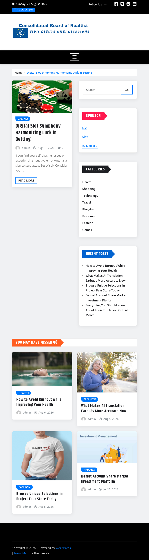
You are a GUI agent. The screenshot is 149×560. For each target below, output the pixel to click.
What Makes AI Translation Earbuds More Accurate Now (104, 408)
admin (26, 148)
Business (88, 216)
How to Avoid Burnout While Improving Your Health (39, 402)
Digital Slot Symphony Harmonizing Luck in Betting (59, 72)
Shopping (88, 189)
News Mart (21, 553)
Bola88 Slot (90, 146)
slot (84, 128)
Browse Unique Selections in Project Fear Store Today (39, 496)
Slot (85, 137)
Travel (86, 203)
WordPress (63, 548)
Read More (26, 180)
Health (86, 182)
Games (87, 230)
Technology (90, 196)
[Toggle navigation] (75, 57)
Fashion (87, 223)
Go (127, 90)
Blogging (88, 209)
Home (19, 72)
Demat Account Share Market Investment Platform (104, 479)
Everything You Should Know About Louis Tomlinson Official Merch (107, 310)
